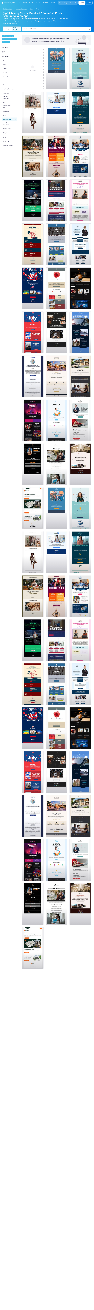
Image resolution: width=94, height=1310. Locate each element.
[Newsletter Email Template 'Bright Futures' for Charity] (80, 156)
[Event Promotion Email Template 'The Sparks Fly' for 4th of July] (33, 288)
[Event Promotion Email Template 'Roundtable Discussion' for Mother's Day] (80, 200)
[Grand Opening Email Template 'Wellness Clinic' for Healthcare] (56, 112)
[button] (16, 47)
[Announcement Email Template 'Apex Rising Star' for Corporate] (33, 376)
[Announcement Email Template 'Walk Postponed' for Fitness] (56, 68)
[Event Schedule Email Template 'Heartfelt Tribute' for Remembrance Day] (56, 288)
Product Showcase (21, 9)
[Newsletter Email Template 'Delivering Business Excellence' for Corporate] (80, 244)
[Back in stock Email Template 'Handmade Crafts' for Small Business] (56, 332)
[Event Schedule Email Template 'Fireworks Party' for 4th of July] (33, 332)
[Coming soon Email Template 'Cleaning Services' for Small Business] (56, 420)
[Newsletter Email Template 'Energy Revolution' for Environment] (80, 332)
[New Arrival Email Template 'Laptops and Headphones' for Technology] (80, 288)
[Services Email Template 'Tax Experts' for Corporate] (80, 420)
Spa (31, 9)
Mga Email (15, 29)
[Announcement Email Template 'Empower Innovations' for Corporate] (80, 68)
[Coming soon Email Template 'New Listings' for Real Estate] (80, 376)
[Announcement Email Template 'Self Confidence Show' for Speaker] (33, 464)
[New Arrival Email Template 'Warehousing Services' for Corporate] (56, 200)
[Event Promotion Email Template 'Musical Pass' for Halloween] (33, 420)
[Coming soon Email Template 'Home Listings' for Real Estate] (33, 508)
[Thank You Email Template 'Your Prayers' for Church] (80, 464)
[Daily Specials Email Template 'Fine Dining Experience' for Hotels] (56, 376)
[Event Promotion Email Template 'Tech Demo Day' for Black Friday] (33, 200)
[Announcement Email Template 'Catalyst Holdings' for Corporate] (80, 112)
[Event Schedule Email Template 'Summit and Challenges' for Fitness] (56, 156)
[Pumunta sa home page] (7, 3)
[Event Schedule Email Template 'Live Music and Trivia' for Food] (33, 244)
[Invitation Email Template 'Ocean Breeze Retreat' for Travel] (56, 464)
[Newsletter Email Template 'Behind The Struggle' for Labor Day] (56, 244)
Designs (7, 29)
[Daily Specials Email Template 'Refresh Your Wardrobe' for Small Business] (33, 112)
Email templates (7, 9)
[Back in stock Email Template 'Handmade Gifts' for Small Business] (33, 156)
